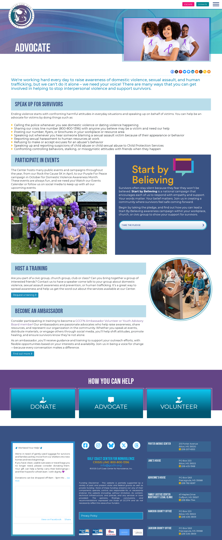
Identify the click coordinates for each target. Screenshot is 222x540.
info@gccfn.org (111, 465)
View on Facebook (51, 519)
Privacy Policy (89, 515)
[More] (209, 71)
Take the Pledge (131, 225)
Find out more (22, 353)
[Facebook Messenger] (188, 71)
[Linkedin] (192, 71)
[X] (176, 71)
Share (68, 519)
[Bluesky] (184, 71)
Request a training (24, 295)
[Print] (196, 71)
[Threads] (200, 71)
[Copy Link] (205, 71)
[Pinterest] (180, 71)
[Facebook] (172, 71)
